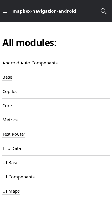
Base (7, 77)
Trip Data (11, 148)
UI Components (18, 177)
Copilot (9, 91)
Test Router (13, 134)
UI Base (10, 162)
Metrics (10, 120)
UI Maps (11, 191)
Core (7, 105)
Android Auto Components (30, 63)
